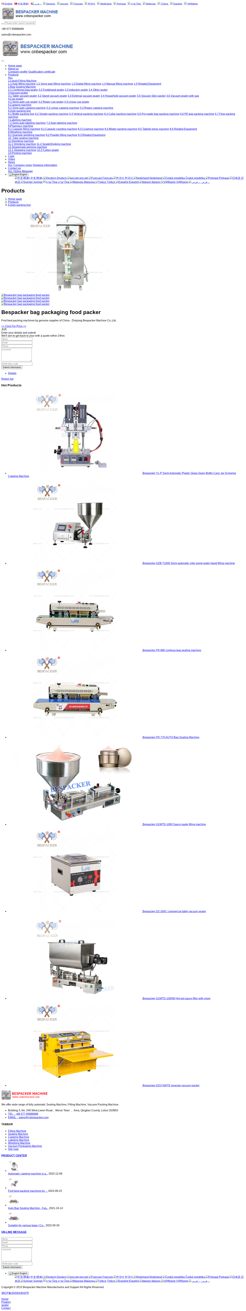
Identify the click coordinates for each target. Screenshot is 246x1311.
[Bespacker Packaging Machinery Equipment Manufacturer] (123, 13)
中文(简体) (23, 4)
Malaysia (150, 4)
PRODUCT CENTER (14, 1155)
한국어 (91, 4)
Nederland (106, 4)
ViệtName (192, 4)
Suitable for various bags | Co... (26, 1225)
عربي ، (37, 4)
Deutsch (51, 4)
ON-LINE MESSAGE (14, 1232)
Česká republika (195, 178)
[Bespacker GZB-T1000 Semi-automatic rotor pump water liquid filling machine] (75, 563)
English (8, 4)
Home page (15, 65)
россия (64, 4)
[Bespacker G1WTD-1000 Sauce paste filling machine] (75, 824)
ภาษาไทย (135, 4)
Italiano (156, 182)
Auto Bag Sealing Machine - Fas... (28, 1208)
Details (12, 373)
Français (78, 4)
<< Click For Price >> (13, 326)
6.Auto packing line (19, 205)
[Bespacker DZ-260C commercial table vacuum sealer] (75, 911)
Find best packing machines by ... (28, 1190)
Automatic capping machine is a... (28, 1173)
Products (13, 202)
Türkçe (164, 4)
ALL (10, 77)
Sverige (38, 182)
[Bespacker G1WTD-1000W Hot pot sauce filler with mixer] (75, 998)
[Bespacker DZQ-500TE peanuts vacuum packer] (75, 1085)
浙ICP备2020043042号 (15, 1293)
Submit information (12, 367)
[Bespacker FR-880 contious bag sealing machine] (75, 650)
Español (178, 4)
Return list (7, 378)
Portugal (121, 4)
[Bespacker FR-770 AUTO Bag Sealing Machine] (75, 737)
